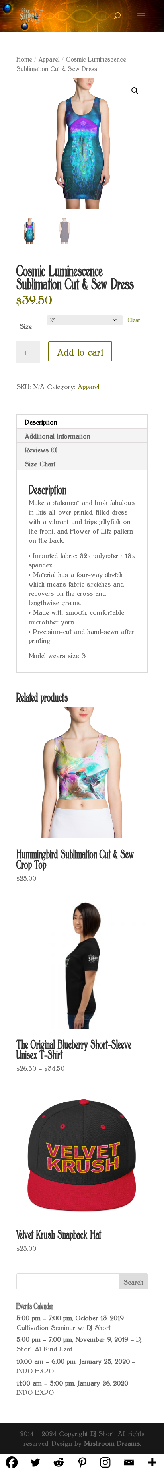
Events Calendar (34, 1305)
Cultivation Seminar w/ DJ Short (63, 1327)
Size (26, 326)
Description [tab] (41, 421)
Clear (133, 319)
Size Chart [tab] (40, 463)
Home (24, 58)
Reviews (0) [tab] (41, 449)
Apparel (49, 58)
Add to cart (80, 351)
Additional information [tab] (57, 435)
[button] (135, 91)
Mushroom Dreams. (112, 1443)
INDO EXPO (35, 1370)
